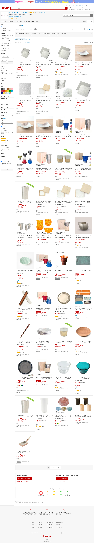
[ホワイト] (6, 89)
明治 (2, 77)
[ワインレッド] (2, 91)
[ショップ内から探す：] (91, 15)
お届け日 (2, 124)
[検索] (66, 8)
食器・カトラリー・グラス (34, 502)
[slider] (1, 58)
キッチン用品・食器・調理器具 (21, 502)
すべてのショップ (4, 21)
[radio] (1, 26)
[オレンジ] (6, 91)
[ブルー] (12, 91)
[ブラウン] (8, 89)
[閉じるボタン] (91, 33)
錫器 (22, 25)
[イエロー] (8, 91)
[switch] (12, 132)
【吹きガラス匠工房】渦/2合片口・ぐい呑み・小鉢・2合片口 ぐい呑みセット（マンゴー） (44, 237)
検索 (7, 63)
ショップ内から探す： (67, 15)
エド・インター (4, 78)
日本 (2, 101)
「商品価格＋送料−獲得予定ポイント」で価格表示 (24, 29)
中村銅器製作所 (4, 72)
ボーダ (2, 68)
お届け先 (2, 120)
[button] (89, 5)
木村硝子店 (3, 82)
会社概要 (11, 16)
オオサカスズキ (4, 70)
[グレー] (4, 89)
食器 (42, 502)
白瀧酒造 (2, 80)
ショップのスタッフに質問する (24, 478)
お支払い (15, 16)
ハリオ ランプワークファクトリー (7, 74)
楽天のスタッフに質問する (62, 478)
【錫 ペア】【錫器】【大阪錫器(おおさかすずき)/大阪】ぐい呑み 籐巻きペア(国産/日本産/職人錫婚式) (63, 170)
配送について (19, 16)
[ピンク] (12, 89)
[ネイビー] (2, 93)
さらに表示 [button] (3, 50)
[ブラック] (2, 89)
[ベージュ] (10, 89)
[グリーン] (10, 91)
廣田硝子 (2, 83)
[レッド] (4, 91)
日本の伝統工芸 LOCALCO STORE (18, 12)
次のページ (58, 467)
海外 (5, 118)
